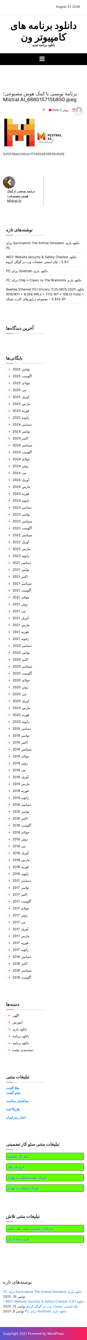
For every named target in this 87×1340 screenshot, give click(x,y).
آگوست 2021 (22, 590)
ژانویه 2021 (21, 639)
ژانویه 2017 (21, 950)
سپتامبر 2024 (22, 445)
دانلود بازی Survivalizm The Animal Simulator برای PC (42, 1292)
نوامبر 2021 (21, 570)
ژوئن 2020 (20, 687)
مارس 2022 (21, 549)
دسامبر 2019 (22, 729)
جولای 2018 (21, 832)
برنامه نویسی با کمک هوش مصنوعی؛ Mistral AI (21, 196)
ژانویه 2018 (21, 874)
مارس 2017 (21, 936)
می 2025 (19, 390)
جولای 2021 (21, 597)
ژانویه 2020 (21, 722)
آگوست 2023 (22, 528)
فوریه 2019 (21, 791)
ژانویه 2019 (21, 798)
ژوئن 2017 (20, 915)
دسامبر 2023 (22, 507)
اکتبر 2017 (20, 894)
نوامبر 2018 (21, 811)
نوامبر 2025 (21, 369)
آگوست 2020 (22, 673)
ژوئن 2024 (20, 466)
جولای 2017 (21, 908)
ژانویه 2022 (21, 556)
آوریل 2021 (21, 618)
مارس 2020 (21, 708)
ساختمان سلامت (17, 1101)
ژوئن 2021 (20, 604)
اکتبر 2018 (20, 818)
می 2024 (19, 473)
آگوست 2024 (22, 452)
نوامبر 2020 (21, 652)
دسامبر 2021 (22, 563)
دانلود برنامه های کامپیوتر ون (43, 31)
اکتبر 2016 (20, 963)
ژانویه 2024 (21, 500)
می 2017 (19, 922)
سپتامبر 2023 (22, 521)
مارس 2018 (21, 860)
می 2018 (19, 846)
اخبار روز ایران (16, 1117)
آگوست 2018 (22, 825)
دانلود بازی (20, 1029)
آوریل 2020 (21, 701)
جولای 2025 (21, 383)
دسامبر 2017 (22, 881)
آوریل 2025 (21, 397)
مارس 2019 (21, 784)
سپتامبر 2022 (22, 535)
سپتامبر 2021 (22, 583)
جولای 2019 (21, 756)
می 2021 (19, 611)
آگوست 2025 (22, 376)
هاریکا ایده (13, 1109)
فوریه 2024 (21, 494)
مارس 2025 (21, 404)
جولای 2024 (21, 459)
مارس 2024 (21, 487)
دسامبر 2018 (22, 805)
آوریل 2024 (21, 480)
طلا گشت (12, 1088)
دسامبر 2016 (22, 957)
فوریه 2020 (21, 715)
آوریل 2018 (21, 853)
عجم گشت (13, 1093)
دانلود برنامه (21, 1036)
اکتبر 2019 (20, 742)
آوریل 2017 (20, 929)
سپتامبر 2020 (22, 666)
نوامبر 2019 (21, 735)
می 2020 (19, 694)
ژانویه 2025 (21, 417)
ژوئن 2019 (20, 763)
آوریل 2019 (21, 777)
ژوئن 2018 (20, 839)
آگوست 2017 (22, 901)
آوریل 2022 (21, 542)
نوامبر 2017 (21, 887)
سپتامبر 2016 (22, 970)
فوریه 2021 (21, 632)
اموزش (17, 1022)
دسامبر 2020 (22, 646)
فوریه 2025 (21, 411)
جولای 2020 (21, 680)
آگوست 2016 (22, 977)
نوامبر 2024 (21, 431)
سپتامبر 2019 (22, 749)
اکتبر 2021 (20, 576)
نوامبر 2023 (21, 514)
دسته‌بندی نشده (23, 1050)
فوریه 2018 (21, 867)
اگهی (16, 1015)
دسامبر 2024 (22, 424)
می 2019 (19, 770)
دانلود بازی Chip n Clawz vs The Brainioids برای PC (43, 280)
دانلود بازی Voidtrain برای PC (27, 271)
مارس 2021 (21, 625)
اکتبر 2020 (20, 659)
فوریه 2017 (21, 943)
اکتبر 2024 (20, 438)
